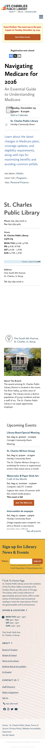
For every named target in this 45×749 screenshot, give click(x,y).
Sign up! (37, 561)
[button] (41, 17)
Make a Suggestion (10, 692)
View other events (22, 37)
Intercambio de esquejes (20, 511)
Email (5, 561)
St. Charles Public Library (24, 120)
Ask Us (20, 11)
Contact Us (9, 680)
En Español (7, 672)
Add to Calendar (19, 115)
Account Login (30, 11)
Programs (21, 177)
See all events (34, 530)
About (6, 643)
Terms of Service (32, 568)
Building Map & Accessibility (14, 666)
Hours (11, 11)
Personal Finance (19, 182)
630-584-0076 (12, 703)
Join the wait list (24, 502)
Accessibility (27, 742)
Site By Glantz (8, 735)
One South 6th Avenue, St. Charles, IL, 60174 (26, 340)
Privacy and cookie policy (13, 742)
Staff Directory (8, 687)
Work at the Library (10, 661)
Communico (36, 742)
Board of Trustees (10, 649)
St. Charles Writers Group (21, 450)
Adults (19, 173)
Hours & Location (13, 610)
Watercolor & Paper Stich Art (23, 477)
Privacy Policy (19, 568)
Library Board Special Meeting (23, 432)
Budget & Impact (9, 655)
